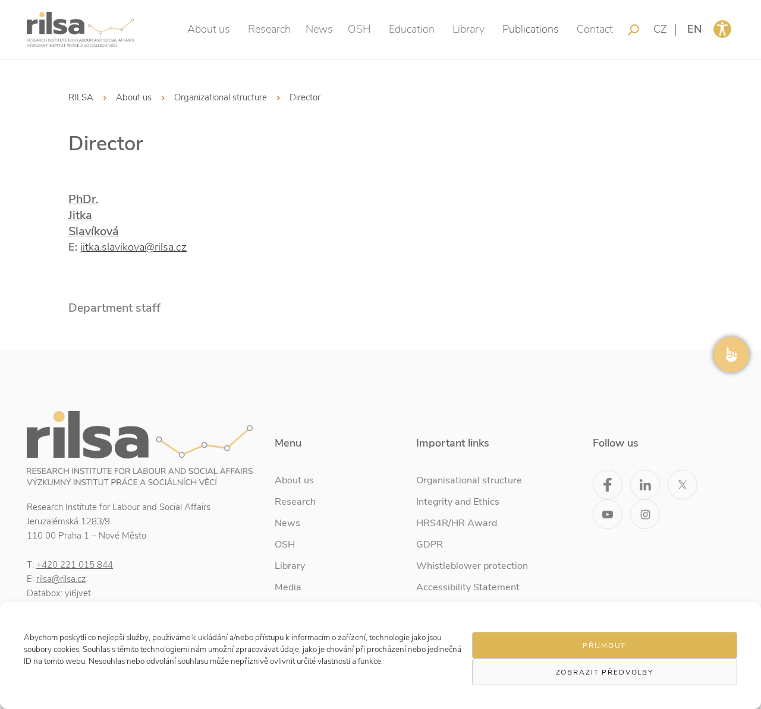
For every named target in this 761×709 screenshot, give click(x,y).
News (319, 29)
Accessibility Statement (468, 587)
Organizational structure (220, 97)
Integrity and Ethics (457, 501)
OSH (359, 29)
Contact (595, 29)
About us (208, 29)
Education (412, 29)
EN (694, 29)
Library (468, 29)
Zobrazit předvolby (604, 672)
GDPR (429, 544)
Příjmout (604, 645)
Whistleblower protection (472, 565)
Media (288, 587)
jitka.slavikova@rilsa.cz (133, 247)
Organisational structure (469, 480)
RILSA (80, 97)
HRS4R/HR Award (456, 523)
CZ (660, 29)
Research (269, 29)
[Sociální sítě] (731, 354)
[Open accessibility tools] (722, 29)
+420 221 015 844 (74, 565)
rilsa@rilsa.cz (61, 579)
